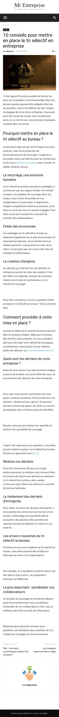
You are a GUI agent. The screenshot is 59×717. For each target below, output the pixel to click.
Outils (14, 25)
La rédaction (8, 51)
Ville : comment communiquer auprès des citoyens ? (15, 651)
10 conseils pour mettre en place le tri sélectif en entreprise (28, 40)
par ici (35, 453)
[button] (5, 18)
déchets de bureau (26, 162)
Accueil (6, 25)
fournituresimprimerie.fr (41, 350)
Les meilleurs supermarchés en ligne (44, 650)
